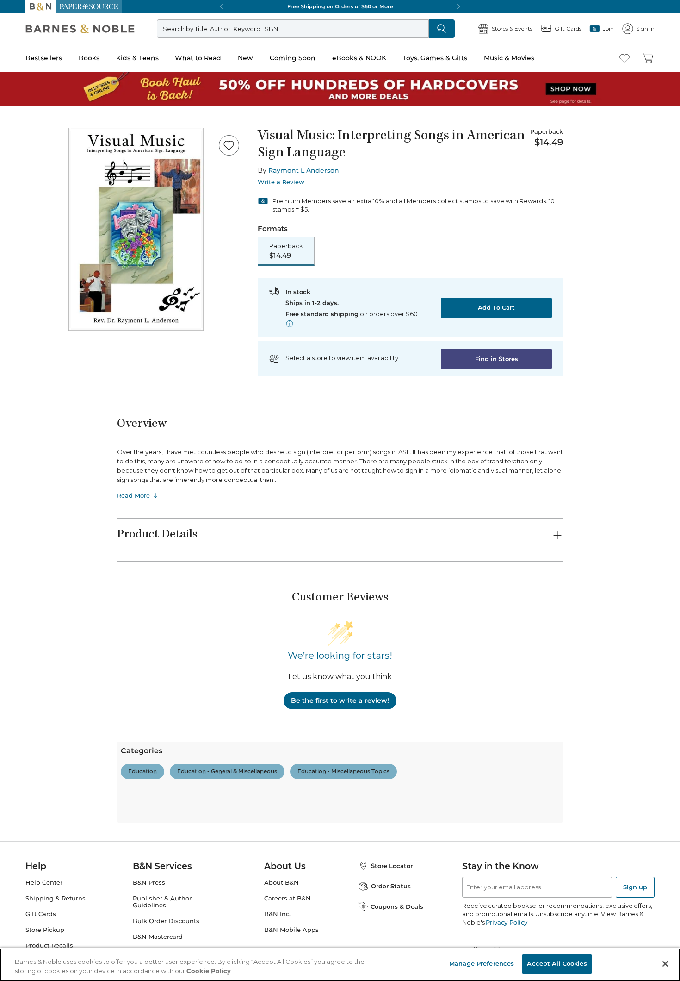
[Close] (13, 64)
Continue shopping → (36, 115)
